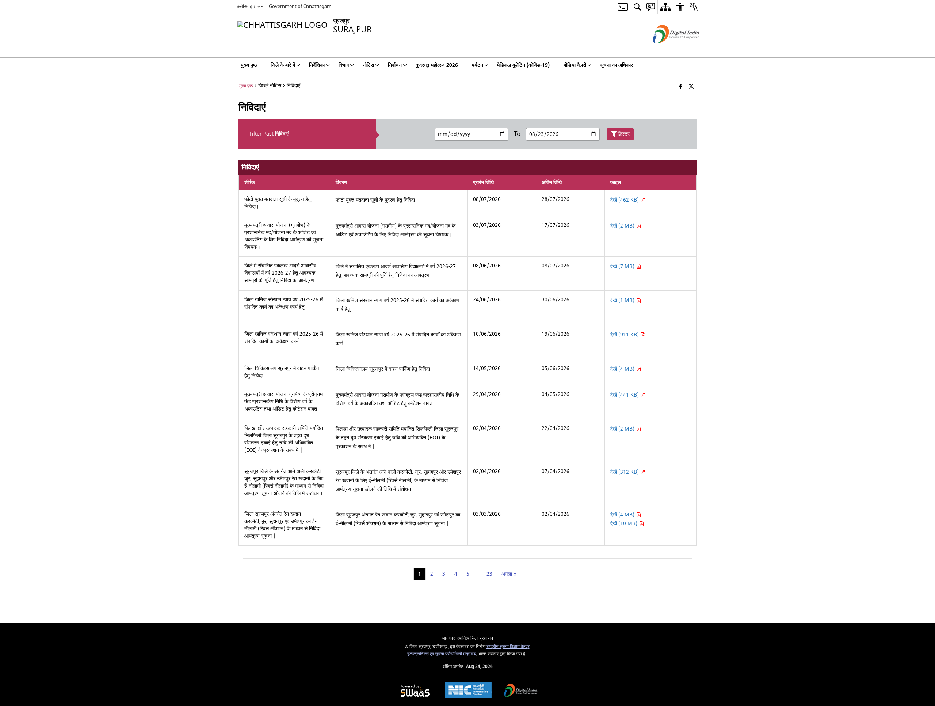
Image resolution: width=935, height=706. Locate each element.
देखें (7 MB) (623, 266)
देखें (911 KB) (625, 335)
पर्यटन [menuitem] (477, 65)
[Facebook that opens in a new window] (680, 87)
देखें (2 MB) (623, 226)
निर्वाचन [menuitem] (395, 65)
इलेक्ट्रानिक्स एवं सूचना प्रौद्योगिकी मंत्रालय (441, 654)
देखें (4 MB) (623, 369)
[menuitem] (622, 7)
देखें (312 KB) (625, 472)
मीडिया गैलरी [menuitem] (575, 65)
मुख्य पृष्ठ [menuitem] (249, 65)
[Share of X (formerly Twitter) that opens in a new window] (691, 87)
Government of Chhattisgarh (300, 6)
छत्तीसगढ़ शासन (250, 6)
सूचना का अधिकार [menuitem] (616, 65)
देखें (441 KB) (625, 395)
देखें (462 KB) (625, 200)
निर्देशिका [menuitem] (317, 65)
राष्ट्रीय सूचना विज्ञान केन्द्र (508, 647)
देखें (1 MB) (623, 300)
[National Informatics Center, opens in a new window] (468, 691)
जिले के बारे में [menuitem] (283, 65)
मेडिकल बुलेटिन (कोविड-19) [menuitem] (523, 65)
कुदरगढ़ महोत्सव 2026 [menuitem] (437, 65)
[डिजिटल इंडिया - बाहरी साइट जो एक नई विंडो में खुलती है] (667, 50)
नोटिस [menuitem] (368, 65)
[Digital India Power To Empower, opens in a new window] (521, 691)
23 (489, 574)
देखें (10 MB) (624, 523)
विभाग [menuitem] (344, 65)
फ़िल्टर (624, 134)
